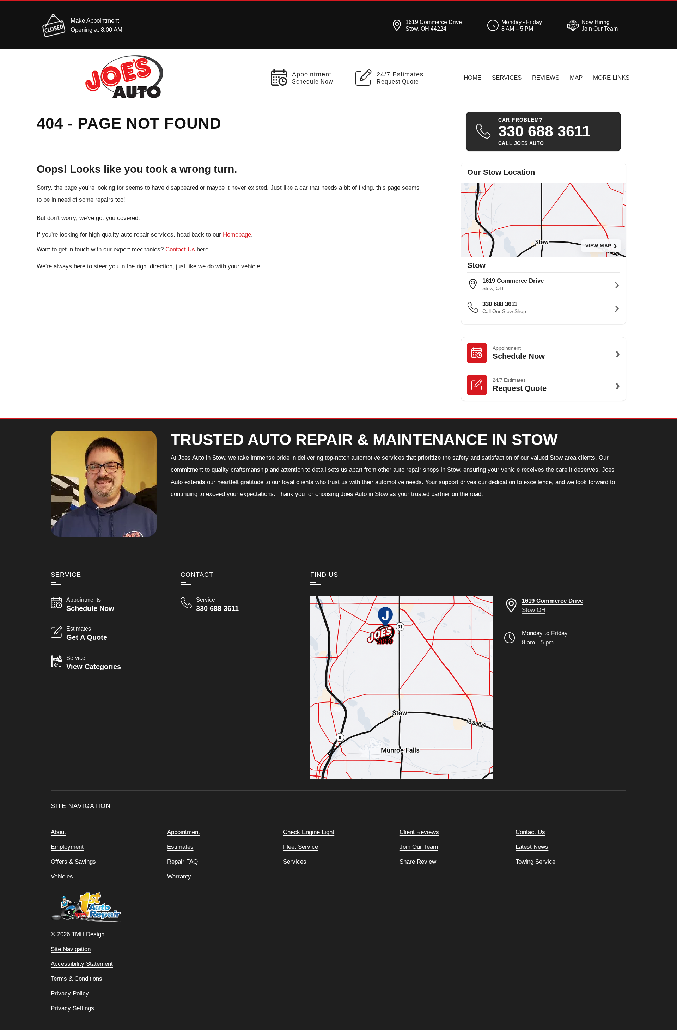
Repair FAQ (182, 861)
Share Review (418, 861)
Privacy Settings (72, 1008)
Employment (67, 846)
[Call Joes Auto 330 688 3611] (237, 604)
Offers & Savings (73, 861)
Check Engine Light (308, 831)
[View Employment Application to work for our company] (591, 25)
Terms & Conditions (76, 978)
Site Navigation (71, 948)
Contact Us (180, 249)
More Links (611, 77)
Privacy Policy (70, 993)
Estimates (180, 846)
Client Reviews (419, 831)
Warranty (179, 876)
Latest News (532, 846)
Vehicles (62, 876)
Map (576, 77)
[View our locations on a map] (401, 687)
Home (472, 77)
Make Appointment (95, 20)
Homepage (237, 234)
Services (507, 77)
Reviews (545, 77)
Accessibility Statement (82, 963)
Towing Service (535, 861)
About (58, 831)
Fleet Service (300, 846)
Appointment (183, 831)
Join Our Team (419, 846)
